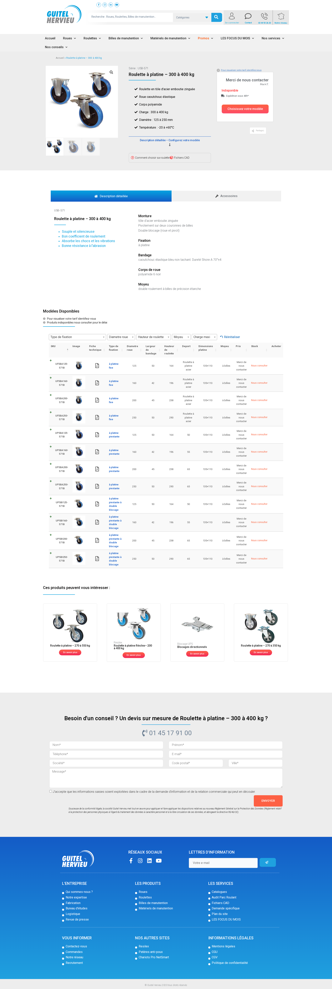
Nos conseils (54, 47)
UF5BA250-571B (61, 417)
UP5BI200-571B (62, 540)
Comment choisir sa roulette (152, 157)
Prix (238, 346)
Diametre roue (132, 348)
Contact (248, 22)
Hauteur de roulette (169, 350)
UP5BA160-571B (61, 452)
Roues (67, 38)
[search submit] (216, 17)
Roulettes (90, 38)
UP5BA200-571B (61, 469)
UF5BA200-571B (61, 400)
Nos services (271, 38)
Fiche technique (95, 348)
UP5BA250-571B (61, 486)
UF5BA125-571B (61, 365)
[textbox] (77, 337)
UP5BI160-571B (62, 522)
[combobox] (77, 337)
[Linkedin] (149, 860)
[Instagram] (140, 860)
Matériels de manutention (168, 38)
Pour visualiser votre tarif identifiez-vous (241, 70)
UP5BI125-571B (62, 504)
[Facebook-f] (131, 860)
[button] (245, 109)
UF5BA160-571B (61, 383)
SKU (53, 346)
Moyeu (225, 346)
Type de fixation (113, 348)
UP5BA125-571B (61, 434)
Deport (186, 346)
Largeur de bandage (151, 350)
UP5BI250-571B (62, 559)
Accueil (50, 38)
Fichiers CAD (181, 157)
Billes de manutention (124, 38)
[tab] (111, 196)
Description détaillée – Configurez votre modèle (170, 140)
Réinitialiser (232, 337)
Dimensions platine (205, 348)
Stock (254, 346)
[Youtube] (158, 860)
